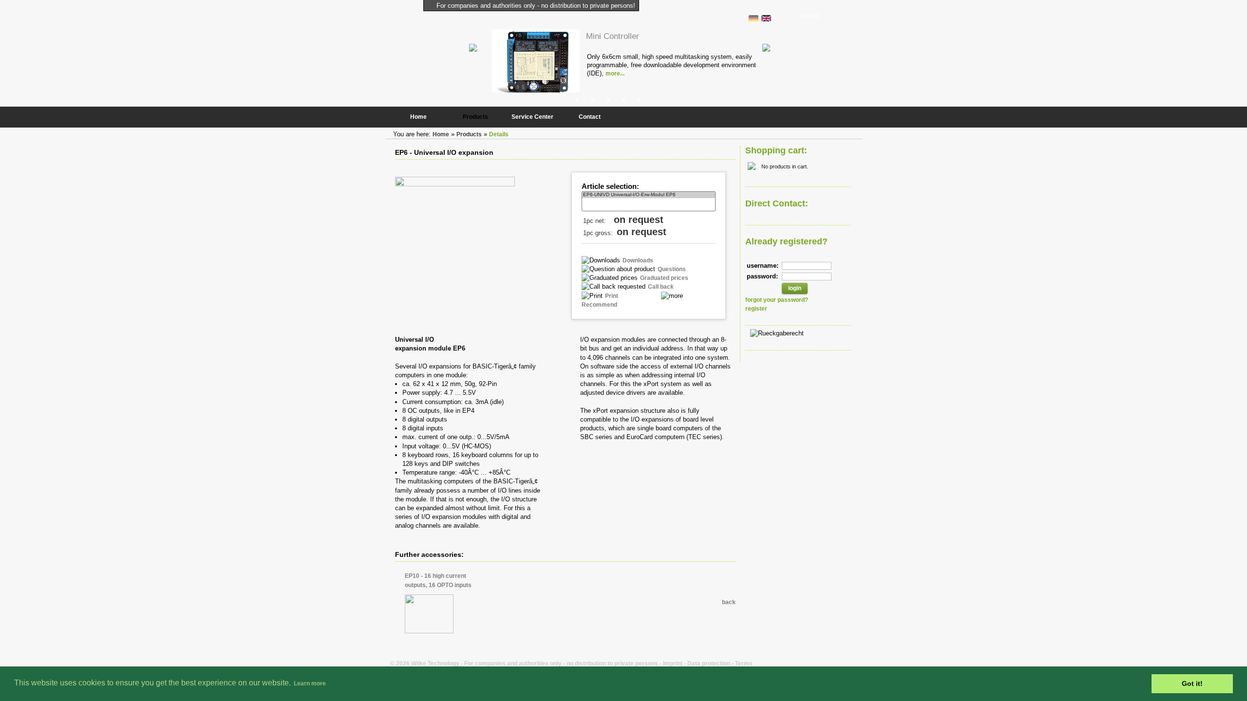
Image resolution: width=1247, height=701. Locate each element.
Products (475, 116)
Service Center (532, 116)
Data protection (708, 663)
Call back (661, 286)
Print (611, 296)
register (756, 308)
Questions (672, 269)
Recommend (599, 304)
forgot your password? (776, 299)
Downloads (638, 260)
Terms (744, 663)
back (729, 602)
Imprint (672, 663)
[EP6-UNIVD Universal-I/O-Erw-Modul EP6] (648, 195)
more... (614, 73)
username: (762, 265)
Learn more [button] (310, 683)
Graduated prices (664, 278)
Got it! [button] (1192, 683)
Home (418, 116)
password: (762, 276)
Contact (590, 116)
